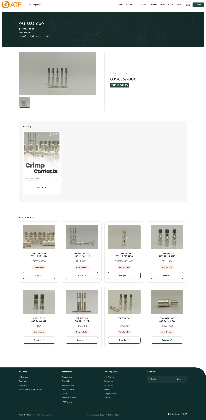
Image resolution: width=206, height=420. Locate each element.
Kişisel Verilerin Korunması (43, 415)
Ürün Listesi (108, 385)
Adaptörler (66, 381)
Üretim (107, 389)
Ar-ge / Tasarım (110, 394)
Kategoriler (36, 5)
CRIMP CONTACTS (42, 188)
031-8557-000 (44, 36)
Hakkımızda (23, 377)
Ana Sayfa (22, 36)
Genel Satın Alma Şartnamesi (30, 389)
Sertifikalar (23, 381)
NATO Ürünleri (67, 402)
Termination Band (69, 398)
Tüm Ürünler (109, 377)
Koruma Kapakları (68, 385)
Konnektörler (67, 377)
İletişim (178, 5)
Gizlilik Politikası (25, 415)
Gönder (180, 379)
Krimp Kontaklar (25, 33)
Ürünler (32, 36)
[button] (198, 4)
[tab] (24, 102)
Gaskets (65, 394)
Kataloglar (23, 385)
